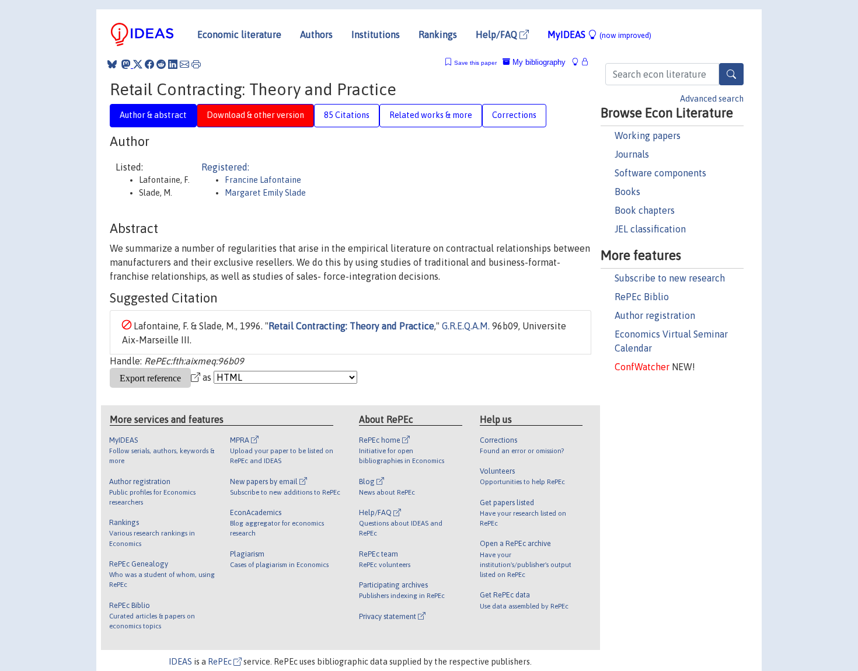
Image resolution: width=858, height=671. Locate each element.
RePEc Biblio (642, 296)
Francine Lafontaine (263, 180)
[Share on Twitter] (137, 64)
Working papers (648, 135)
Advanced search (712, 98)
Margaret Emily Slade (265, 192)
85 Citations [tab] (346, 115)
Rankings (437, 34)
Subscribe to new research (670, 278)
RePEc (220, 661)
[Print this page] (196, 64)
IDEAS (180, 661)
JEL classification (650, 229)
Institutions (375, 34)
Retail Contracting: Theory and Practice (351, 326)
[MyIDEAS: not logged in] (578, 62)
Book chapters (645, 210)
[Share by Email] (184, 64)
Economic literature (239, 34)
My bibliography (538, 62)
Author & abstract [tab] (153, 115)
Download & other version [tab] (255, 115)
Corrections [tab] (514, 115)
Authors (316, 34)
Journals (632, 154)
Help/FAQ (497, 34)
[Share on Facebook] (149, 64)
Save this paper (475, 63)
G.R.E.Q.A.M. (466, 326)
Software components (660, 173)
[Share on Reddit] (161, 64)
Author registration (655, 315)
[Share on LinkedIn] (172, 64)
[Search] (731, 74)
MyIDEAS (599, 34)
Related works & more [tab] (430, 115)
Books (627, 191)
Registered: (225, 167)
